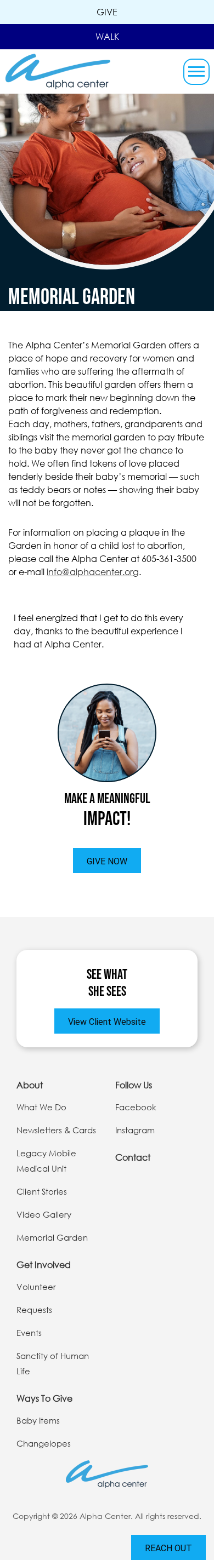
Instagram (135, 1130)
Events (29, 1332)
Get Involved (43, 1264)
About (29, 1085)
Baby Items (38, 1420)
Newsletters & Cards (56, 1130)
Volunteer (36, 1286)
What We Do (41, 1107)
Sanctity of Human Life (52, 1363)
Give (107, 12)
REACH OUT (168, 1548)
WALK (107, 36)
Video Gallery (43, 1214)
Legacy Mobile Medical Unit (46, 1161)
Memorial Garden (52, 1237)
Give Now (107, 861)
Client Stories (41, 1191)
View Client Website (107, 1022)
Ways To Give (44, 1398)
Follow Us (133, 1085)
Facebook (135, 1107)
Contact (132, 1157)
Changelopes (43, 1443)
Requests (34, 1309)
